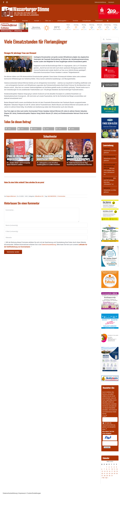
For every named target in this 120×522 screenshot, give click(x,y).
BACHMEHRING (52, 196)
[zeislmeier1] (109, 376)
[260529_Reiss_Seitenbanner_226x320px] (109, 348)
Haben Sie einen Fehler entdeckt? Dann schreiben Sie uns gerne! (24, 182)
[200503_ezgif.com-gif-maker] (109, 247)
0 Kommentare (61, 196)
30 (109, 475)
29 (107, 475)
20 (102, 473)
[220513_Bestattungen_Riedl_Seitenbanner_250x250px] (109, 293)
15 (107, 471)
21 (104, 473)
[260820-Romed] (79, 140)
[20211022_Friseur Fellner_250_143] (109, 334)
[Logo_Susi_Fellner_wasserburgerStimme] (109, 314)
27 (102, 475)
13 (102, 471)
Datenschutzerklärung (108, 425)
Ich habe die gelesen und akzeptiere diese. (109, 426)
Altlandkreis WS (39, 196)
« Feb (102, 477)
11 (114, 469)
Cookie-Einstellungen (34, 493)
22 (107, 473)
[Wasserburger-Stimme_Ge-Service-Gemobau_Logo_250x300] (109, 200)
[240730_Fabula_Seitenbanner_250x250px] (109, 271)
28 (104, 475)
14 (104, 471)
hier (105, 414)
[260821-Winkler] (19, 140)
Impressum (22, 493)
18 (114, 471)
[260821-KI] (49, 140)
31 (112, 475)
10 (112, 469)
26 (117, 473)
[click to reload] (110, 437)
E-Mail (104, 416)
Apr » (106, 477)
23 (109, 473)
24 (112, 473)
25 (114, 473)
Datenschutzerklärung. (49, 244)
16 (109, 471)
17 (112, 471)
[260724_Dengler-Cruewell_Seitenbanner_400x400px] (109, 225)
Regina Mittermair (11, 196)
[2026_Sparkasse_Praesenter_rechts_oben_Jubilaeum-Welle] (109, 5)
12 (117, 469)
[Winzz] (109, 92)
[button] (108, 21)
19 (117, 471)
